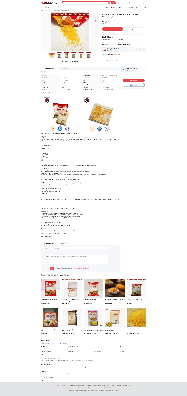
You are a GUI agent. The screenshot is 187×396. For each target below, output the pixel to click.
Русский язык (80, 387)
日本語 (109, 387)
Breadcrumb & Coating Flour (67, 10)
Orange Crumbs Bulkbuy (47, 377)
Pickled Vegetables (71, 349)
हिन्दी (113, 387)
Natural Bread (105, 374)
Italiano (86, 387)
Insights (130, 385)
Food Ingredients (57, 10)
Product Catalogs (61, 343)
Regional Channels (110, 385)
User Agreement (102, 390)
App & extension (128, 7)
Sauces (121, 349)
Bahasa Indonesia (134, 387)
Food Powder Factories (75, 374)
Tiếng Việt (127, 387)
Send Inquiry (113, 29)
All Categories (46, 7)
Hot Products (57, 385)
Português (69, 387)
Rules (145, 7)
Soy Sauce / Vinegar (98, 349)
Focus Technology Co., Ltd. (84, 390)
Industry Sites (103, 385)
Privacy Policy (115, 390)
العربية (101, 387)
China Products (65, 385)
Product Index (118, 385)
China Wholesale (87, 385)
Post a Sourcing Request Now (81, 268)
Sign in (144, 4)
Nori (94, 346)
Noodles (43, 346)
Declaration (108, 390)
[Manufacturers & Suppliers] (49, 3)
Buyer (112, 7)
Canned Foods (70, 351)
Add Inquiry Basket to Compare (70, 61)
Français (74, 387)
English (59, 387)
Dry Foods (122, 351)
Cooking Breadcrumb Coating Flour (90, 367)
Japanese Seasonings (46, 351)
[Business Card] (144, 74)
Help (120, 7)
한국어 (105, 387)
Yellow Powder (86, 374)
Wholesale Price (95, 385)
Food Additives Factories (60, 374)
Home (42, 10)
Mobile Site (125, 385)
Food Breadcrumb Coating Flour (71, 367)
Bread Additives (115, 374)
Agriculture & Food (48, 10)
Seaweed (122, 346)
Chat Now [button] (136, 29)
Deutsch (90, 387)
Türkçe (122, 387)
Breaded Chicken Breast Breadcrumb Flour (51, 367)
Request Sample (128, 33)
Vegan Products (97, 351)
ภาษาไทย (117, 387)
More (42, 380)
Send (52, 268)
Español (64, 387)
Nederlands (96, 387)
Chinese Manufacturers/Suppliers (76, 385)
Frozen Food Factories (47, 374)
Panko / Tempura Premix (72, 346)
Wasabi (42, 349)
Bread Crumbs (96, 374)
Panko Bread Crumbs (138, 374)
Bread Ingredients (126, 374)
